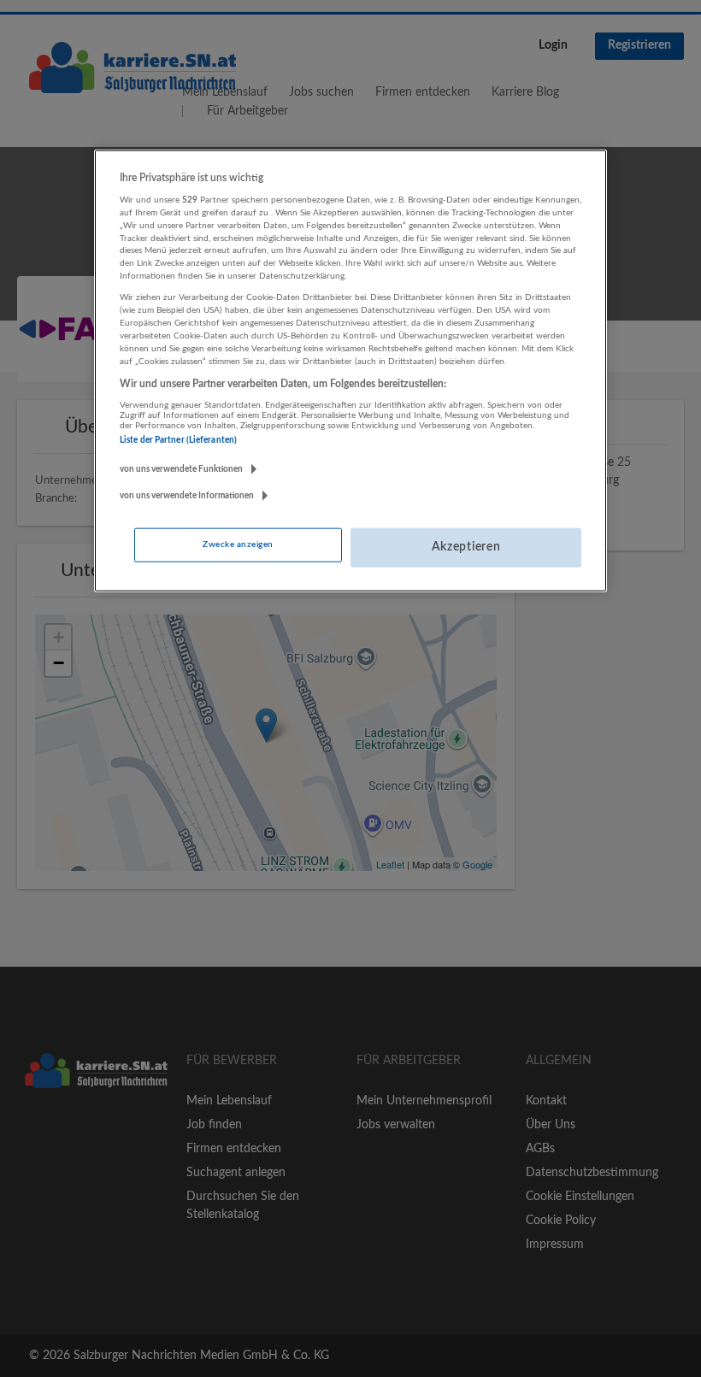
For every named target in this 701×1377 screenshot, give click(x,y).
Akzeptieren (466, 547)
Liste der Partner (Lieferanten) (178, 440)
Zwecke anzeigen (238, 544)
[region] (350, 370)
